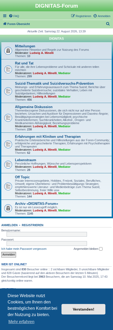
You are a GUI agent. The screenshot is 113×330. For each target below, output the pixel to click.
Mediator (64, 73)
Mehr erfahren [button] (21, 321)
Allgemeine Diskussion (34, 107)
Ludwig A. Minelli (42, 52)
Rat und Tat (24, 63)
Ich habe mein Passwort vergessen (24, 248)
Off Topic (22, 177)
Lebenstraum (25, 160)
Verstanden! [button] (83, 309)
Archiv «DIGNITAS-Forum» (36, 204)
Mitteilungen (25, 46)
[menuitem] (14, 16)
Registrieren (32, 225)
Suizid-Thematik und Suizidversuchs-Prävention (54, 83)
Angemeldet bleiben (86, 248)
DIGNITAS (56, 38)
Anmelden (9, 225)
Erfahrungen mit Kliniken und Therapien (48, 137)
